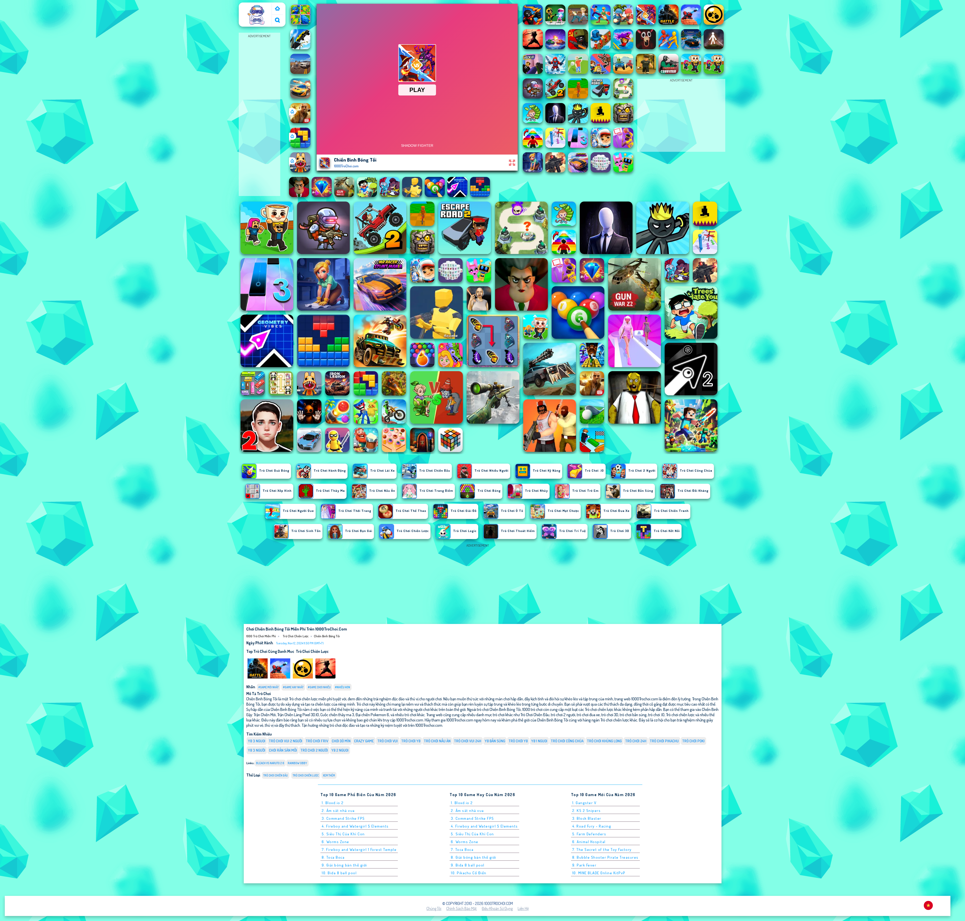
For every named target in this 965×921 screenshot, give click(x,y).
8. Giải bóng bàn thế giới (473, 857)
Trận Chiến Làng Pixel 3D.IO (298, 714)
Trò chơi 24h (635, 741)
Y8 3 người (256, 750)
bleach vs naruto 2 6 (270, 763)
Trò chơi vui (387, 741)
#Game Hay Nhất (293, 687)
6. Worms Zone (335, 841)
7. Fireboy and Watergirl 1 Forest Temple (359, 849)
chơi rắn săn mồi (283, 750)
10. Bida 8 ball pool (339, 872)
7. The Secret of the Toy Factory (602, 849)
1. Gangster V (584, 802)
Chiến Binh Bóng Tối (327, 636)
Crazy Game (364, 741)
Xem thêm (329, 775)
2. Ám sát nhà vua (338, 810)
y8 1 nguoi (539, 741)
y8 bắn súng (495, 741)
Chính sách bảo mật (461, 908)
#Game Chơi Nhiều (319, 687)
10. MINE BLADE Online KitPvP (598, 872)
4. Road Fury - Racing (591, 826)
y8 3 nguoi (256, 741)
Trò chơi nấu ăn (437, 741)
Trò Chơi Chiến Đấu (275, 775)
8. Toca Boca (333, 857)
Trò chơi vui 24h (467, 741)
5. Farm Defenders (589, 834)
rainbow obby (297, 763)
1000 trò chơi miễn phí (255, 8)
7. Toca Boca (462, 849)
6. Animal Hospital (589, 841)
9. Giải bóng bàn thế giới (344, 865)
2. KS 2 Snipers (586, 810)
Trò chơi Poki (693, 741)
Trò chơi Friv (317, 741)
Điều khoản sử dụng (497, 908)
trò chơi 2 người (314, 750)
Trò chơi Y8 (518, 741)
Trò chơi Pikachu (664, 741)
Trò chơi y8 (410, 741)
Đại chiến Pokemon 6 (372, 714)
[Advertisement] (259, 114)
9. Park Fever (584, 865)
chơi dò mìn (341, 741)
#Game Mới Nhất (268, 687)
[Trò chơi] (277, 9)
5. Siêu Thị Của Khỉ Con (343, 834)
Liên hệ (523, 908)
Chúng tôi (433, 908)
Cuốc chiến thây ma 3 (337, 714)
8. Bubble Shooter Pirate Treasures (605, 857)
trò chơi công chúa (567, 741)
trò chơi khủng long (604, 741)
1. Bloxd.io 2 (333, 802)
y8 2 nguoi (340, 750)
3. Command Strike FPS (343, 818)
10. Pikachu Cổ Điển (469, 872)
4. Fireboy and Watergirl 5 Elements (355, 826)
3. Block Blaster (586, 818)
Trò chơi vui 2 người (285, 741)
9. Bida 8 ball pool (468, 865)
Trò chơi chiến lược (296, 636)
